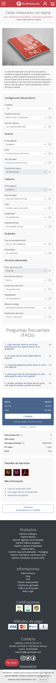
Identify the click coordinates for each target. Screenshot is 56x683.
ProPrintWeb (32, 649)
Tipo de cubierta (12, 123)
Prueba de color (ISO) (14, 285)
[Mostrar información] (50, 108)
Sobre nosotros (28, 573)
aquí (34, 679)
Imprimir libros (28, 548)
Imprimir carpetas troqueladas (28, 545)
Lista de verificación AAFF (19, 488)
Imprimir (23, 427)
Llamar (13, 662)
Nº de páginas (11, 140)
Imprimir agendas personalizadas (28, 539)
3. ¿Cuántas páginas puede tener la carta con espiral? (25, 366)
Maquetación (10, 294)
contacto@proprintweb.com (28, 652)
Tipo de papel (11, 159)
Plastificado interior (13, 168)
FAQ (28, 579)
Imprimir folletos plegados (28, 542)
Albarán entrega (12, 304)
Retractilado (10, 249)
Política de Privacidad (28, 588)
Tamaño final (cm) (12, 113)
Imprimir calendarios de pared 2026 (28, 557)
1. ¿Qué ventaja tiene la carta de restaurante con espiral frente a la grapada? (22, 346)
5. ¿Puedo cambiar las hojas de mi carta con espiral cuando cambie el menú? (25, 384)
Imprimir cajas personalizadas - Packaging (28, 551)
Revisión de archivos (14, 276)
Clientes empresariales (28, 582)
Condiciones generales (28, 585)
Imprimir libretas (28, 536)
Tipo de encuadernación (15, 240)
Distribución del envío (14, 313)
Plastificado (10, 213)
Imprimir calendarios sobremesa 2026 (28, 554)
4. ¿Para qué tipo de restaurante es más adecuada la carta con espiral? (25, 375)
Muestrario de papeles (17, 495)
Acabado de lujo (12, 222)
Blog (28, 576)
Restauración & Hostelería (20, 17)
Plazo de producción (13, 267)
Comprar (28, 416)
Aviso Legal (28, 591)
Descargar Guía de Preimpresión (22, 492)
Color (7, 150)
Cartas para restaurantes (42, 17)
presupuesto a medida (28, 509)
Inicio (6, 17)
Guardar (32, 427)
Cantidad (8, 104)
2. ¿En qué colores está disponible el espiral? (23, 357)
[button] (4, 47)
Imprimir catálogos (28, 533)
